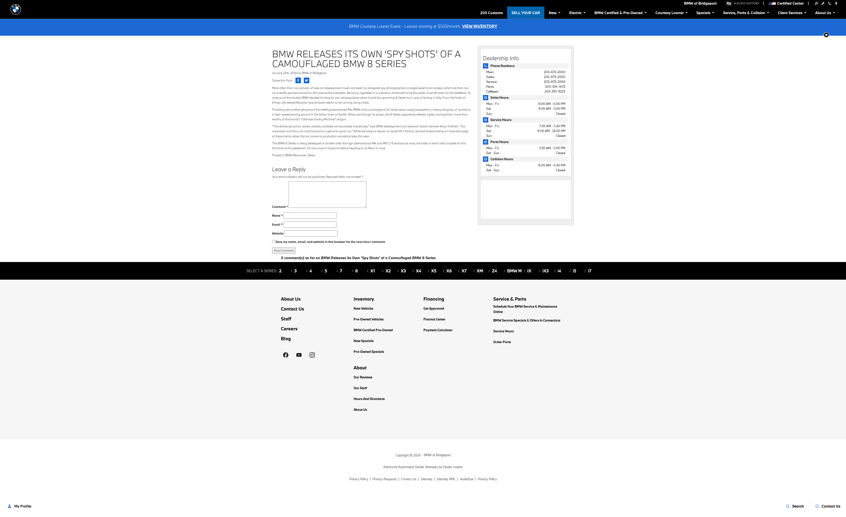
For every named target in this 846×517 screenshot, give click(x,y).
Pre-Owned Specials (369, 352)
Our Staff (360, 388)
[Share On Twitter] (306, 80)
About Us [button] (823, 13)
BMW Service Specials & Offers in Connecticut (526, 320)
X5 (433, 270)
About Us (291, 299)
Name (277, 216)
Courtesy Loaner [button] (669, 13)
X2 (388, 270)
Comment (280, 207)
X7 (464, 270)
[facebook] (286, 355)
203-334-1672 (555, 86)
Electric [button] (575, 13)
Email (277, 225)
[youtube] (299, 355)
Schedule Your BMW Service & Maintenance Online (525, 309)
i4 (559, 270)
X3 (403, 270)
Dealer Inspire (453, 467)
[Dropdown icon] (816, 3)
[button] (826, 35)
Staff (286, 319)
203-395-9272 (555, 91)
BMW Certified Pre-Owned (373, 330)
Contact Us (292, 309)
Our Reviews (363, 377)
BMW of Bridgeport (314, 73)
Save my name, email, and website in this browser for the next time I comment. (331, 242)
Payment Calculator (438, 330)
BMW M (514, 270)
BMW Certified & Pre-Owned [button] (618, 13)
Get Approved (433, 308)
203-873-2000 (554, 72)
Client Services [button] (790, 13)
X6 (449, 270)
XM (480, 270)
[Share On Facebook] (298, 80)
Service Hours (503, 331)
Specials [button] (703, 13)
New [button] (553, 13)
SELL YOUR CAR (526, 12)
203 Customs (491, 12)
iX (529, 270)
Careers (289, 328)
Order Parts (502, 342)
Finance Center (434, 319)
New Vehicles (363, 308)
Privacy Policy (358, 479)
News (311, 155)
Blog (286, 338)
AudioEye (466, 479)
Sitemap (426, 479)
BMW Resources (295, 155)
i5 (574, 270)
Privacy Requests (385, 479)
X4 (418, 270)
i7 (589, 270)
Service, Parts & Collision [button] (744, 13)
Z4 (494, 270)
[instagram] (312, 355)
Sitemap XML (446, 479)
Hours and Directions (369, 399)
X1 (372, 270)
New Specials (364, 341)
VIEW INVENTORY (479, 26)
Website (278, 233)
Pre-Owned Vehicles (369, 319)
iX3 (545, 270)
